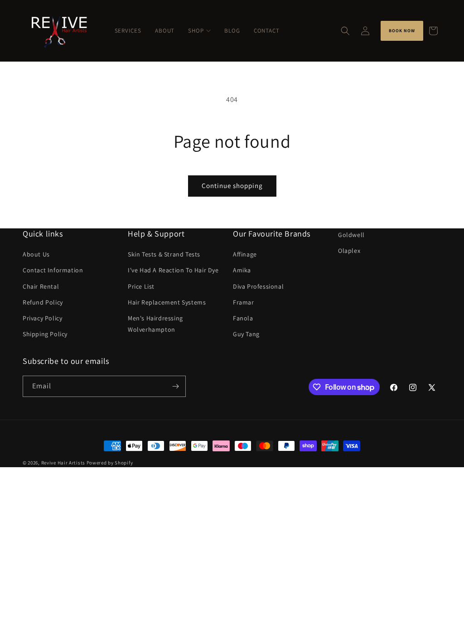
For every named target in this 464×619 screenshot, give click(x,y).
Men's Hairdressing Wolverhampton (155, 324)
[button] (345, 31)
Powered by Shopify (110, 462)
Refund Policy (43, 302)
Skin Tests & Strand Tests (164, 254)
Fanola (243, 318)
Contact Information (53, 270)
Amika (242, 270)
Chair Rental (41, 286)
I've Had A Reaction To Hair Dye (173, 270)
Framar (243, 302)
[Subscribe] (175, 386)
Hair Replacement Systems (167, 302)
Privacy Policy (42, 318)
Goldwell (351, 235)
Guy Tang (246, 334)
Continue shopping (232, 185)
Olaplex (349, 251)
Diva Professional (258, 286)
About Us (36, 254)
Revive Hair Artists (63, 462)
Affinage (245, 254)
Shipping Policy (45, 334)
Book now (402, 31)
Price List (141, 286)
